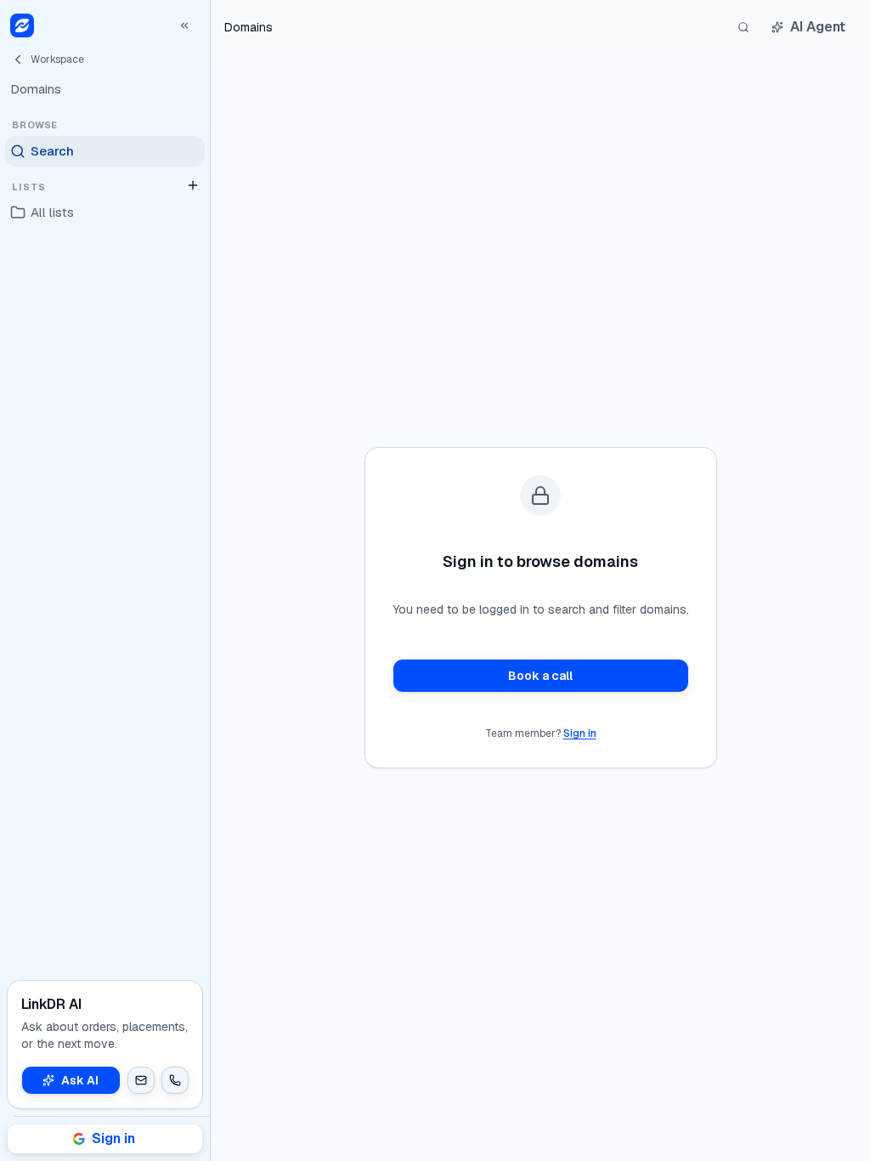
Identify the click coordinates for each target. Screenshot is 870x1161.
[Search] (743, 27)
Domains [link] (248, 27)
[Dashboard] (22, 25)
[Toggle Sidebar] (210, 580)
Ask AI (80, 1080)
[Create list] (192, 185)
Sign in (579, 733)
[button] (141, 1080)
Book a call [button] (540, 675)
